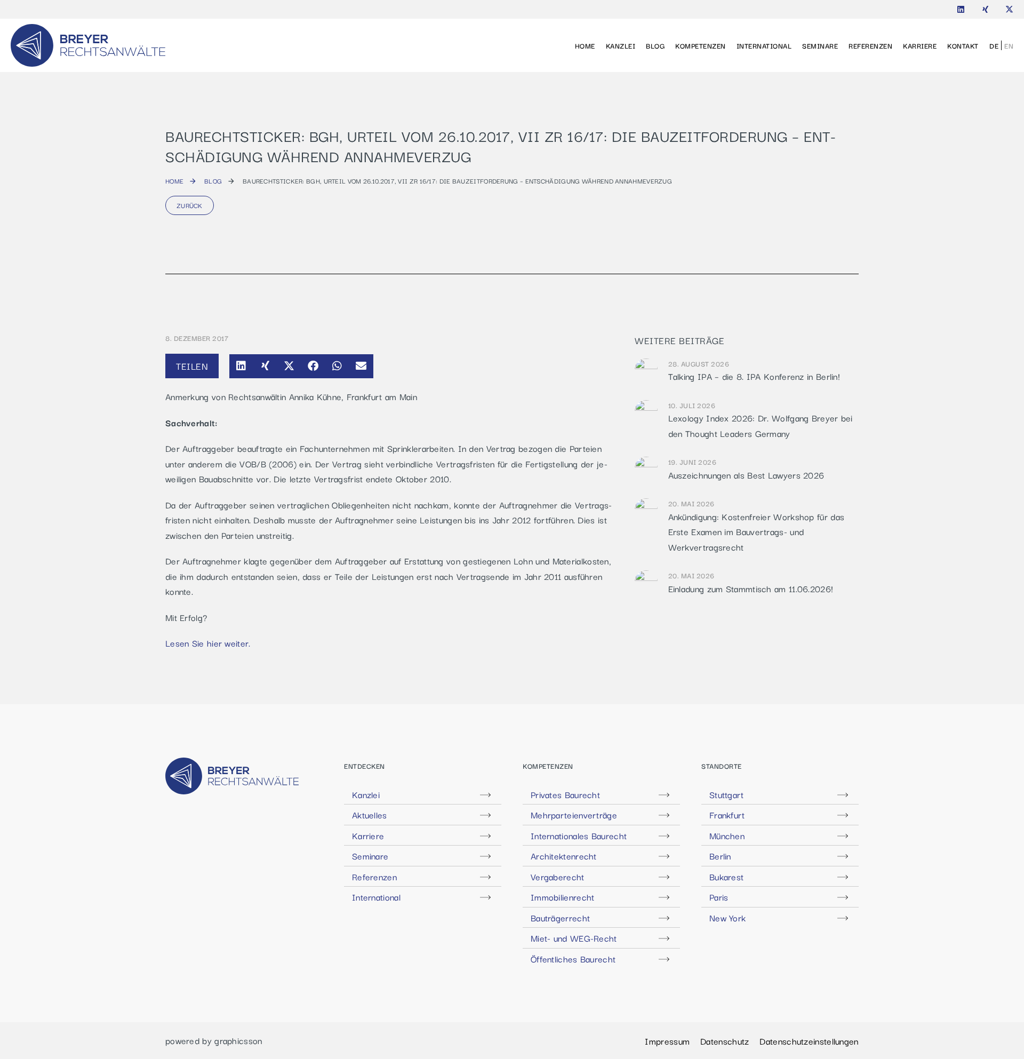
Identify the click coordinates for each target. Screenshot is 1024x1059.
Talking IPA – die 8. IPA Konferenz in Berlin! (754, 376)
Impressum (667, 1041)
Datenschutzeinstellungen (808, 1041)
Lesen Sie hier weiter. (208, 643)
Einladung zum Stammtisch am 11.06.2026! (751, 588)
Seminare (820, 45)
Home (585, 45)
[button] (241, 366)
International (764, 45)
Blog (655, 45)
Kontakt (963, 45)
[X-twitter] (1009, 9)
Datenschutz (724, 1041)
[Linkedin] (961, 9)
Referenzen (870, 45)
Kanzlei (621, 45)
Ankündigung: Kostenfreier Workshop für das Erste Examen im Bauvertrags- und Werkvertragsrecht (756, 531)
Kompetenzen (700, 45)
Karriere (920, 45)
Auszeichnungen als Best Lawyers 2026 (746, 475)
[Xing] (985, 9)
